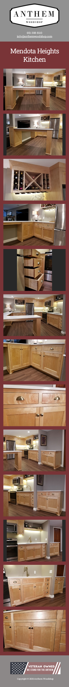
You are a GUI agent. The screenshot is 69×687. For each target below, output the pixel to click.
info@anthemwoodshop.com (34, 36)
